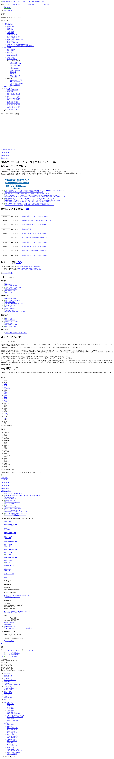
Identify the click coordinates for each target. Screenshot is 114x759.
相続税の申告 (13, 77)
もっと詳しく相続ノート (10, 688)
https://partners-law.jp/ (9, 622)
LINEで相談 (8, 8)
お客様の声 (7, 683)
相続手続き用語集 (12, 59)
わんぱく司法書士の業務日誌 (12, 684)
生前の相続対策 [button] (8, 24)
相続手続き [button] (7, 47)
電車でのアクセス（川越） (14, 93)
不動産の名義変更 (15, 81)
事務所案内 (10, 91)
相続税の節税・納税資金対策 (15, 39)
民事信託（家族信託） (13, 42)
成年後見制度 (10, 41)
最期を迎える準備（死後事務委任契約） (18, 44)
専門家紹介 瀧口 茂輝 (13, 104)
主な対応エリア (8, 678)
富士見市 (6, 387)
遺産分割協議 (10, 51)
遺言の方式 (10, 29)
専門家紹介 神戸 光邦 (13, 99)
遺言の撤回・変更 (12, 34)
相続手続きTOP (11, 49)
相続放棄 (9, 52)
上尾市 (5, 384)
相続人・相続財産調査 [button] (13, 60)
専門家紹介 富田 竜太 (13, 103)
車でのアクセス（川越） (13, 94)
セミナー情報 (7, 681)
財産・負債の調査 (15, 65)
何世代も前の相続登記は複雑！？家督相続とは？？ (36, 250)
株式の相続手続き (27, 229)
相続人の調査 (13, 62)
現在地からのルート (23, 595)
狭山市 (5, 392)
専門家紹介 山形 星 (13, 107)
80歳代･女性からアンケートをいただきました (35, 216)
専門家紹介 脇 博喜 (12, 101)
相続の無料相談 (8, 675)
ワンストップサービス (10, 680)
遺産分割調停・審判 (12, 54)
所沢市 (5, 395)
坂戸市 (5, 402)
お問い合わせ (8, 10)
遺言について (10, 28)
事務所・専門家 (8, 88)
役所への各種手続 (15, 70)
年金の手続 (13, 73)
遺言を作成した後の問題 (13, 36)
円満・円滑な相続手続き (13, 37)
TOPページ (8, 23)
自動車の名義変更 (15, 85)
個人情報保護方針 (9, 697)
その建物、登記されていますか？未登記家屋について (37, 220)
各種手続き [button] (10, 67)
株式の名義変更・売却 (16, 80)
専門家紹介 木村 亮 (13, 109)
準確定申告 (13, 72)
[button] (57, 142)
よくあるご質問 (8, 686)
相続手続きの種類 (12, 55)
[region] (57, 131)
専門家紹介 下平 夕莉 (13, 106)
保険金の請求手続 (15, 75)
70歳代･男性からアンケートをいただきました (35, 242)
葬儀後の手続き (11, 57)
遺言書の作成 (10, 26)
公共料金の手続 (14, 68)
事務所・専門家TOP (12, 90)
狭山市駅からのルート (11, 611)
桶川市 (5, 385)
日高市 (5, 398)
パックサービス (8, 676)
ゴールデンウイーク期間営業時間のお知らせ (34, 237)
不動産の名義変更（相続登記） (15, 750)
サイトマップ (7, 699)
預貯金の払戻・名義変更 (17, 83)
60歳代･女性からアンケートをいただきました (35, 255)
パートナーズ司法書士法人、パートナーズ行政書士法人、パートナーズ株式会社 (28, 4)
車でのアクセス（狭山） (13, 98)
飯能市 (5, 397)
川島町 (5, 418)
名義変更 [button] (9, 78)
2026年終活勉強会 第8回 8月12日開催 (30, 269)
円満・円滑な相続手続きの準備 (15, 715)
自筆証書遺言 (10, 33)
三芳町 (5, 413)
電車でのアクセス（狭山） (14, 96)
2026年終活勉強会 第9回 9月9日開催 (29, 268)
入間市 (5, 393)
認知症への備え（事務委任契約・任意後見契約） (20, 46)
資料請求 (7, 7)
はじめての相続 (8, 689)
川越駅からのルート (10, 595)
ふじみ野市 (7, 388)
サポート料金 (7, 86)
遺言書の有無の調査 (15, 64)
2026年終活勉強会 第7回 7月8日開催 (29, 266)
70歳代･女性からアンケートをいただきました (35, 224)
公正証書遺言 (10, 31)
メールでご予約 (9, 641)
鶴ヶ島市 (6, 400)
